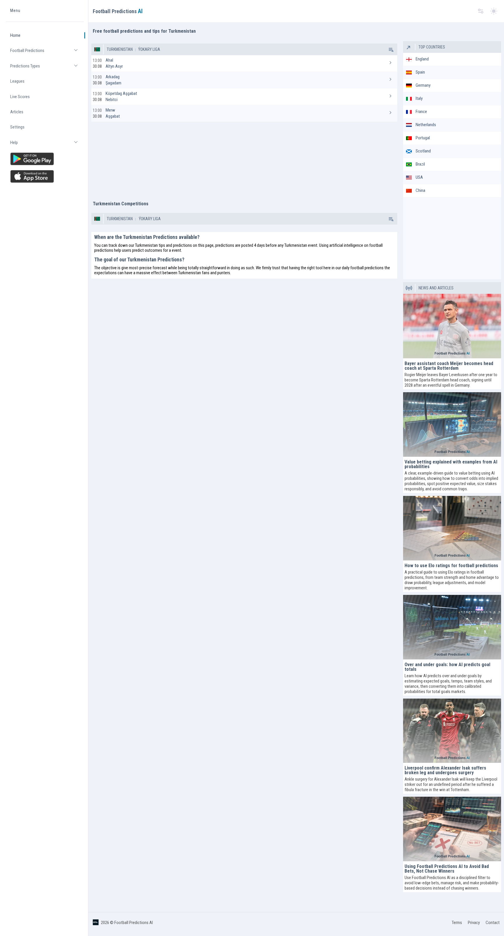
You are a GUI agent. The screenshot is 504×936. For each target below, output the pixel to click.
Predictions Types (47, 68)
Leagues (17, 81)
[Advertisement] (244, 158)
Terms (457, 922)
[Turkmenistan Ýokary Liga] (390, 49)
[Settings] (481, 11)
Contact (493, 922)
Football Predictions (47, 53)
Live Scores (20, 96)
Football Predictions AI (133, 922)
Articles (16, 111)
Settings (17, 127)
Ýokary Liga (148, 49)
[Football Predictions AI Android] (45, 159)
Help (47, 145)
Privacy (474, 922)
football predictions (367, 267)
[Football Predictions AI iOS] (45, 176)
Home (15, 35)
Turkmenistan (120, 49)
